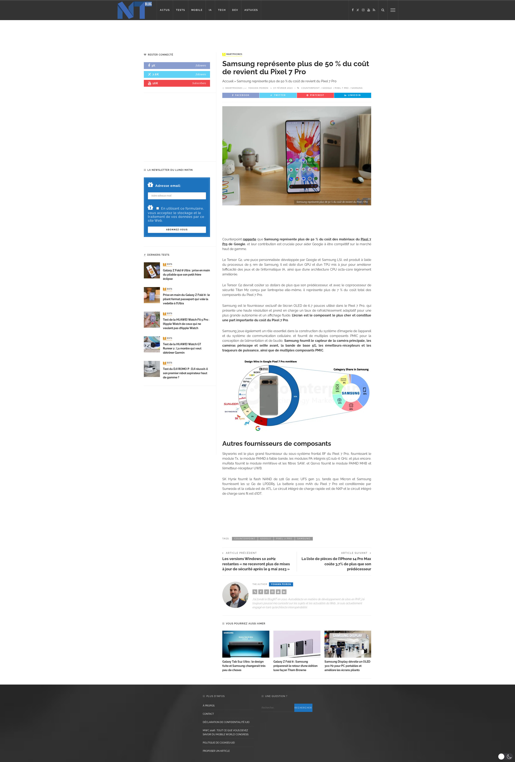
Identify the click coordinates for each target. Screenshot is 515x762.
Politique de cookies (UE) (219, 742)
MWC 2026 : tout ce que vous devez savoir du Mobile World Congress (225, 732)
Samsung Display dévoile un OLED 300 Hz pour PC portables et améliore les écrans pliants (347, 666)
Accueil (227, 81)
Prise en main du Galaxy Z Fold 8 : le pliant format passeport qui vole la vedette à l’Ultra (186, 299)
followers (201, 65)
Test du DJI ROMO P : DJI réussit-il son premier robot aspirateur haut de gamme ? (185, 373)
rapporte (249, 239)
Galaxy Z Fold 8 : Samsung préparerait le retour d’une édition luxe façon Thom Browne (295, 666)
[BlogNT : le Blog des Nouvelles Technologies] (135, 10)
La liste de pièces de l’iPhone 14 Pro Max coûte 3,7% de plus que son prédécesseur (336, 564)
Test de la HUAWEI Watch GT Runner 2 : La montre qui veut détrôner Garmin (182, 348)
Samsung (357, 88)
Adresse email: (168, 186)
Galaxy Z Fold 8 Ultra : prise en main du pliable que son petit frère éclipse (186, 274)
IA (210, 10)
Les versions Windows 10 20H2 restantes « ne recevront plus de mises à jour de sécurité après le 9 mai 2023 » (256, 564)
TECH (222, 10)
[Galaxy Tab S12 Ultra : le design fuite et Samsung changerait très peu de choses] (245, 644)
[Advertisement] (77, 33)
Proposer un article (216, 751)
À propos (208, 705)
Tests (168, 264)
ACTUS (165, 10)
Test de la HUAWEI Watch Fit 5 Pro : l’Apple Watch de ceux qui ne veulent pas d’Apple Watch (186, 324)
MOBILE (197, 10)
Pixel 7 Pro (342, 88)
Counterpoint (310, 88)
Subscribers (199, 83)
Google (327, 88)
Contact (208, 714)
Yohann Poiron (258, 88)
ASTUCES (251, 10)
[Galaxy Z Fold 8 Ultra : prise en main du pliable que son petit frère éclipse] (152, 270)
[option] (245, 651)
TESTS (180, 10)
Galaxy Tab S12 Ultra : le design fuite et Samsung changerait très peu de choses (244, 666)
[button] (505, 756)
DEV (235, 10)
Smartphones (232, 54)
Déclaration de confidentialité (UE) (226, 722)
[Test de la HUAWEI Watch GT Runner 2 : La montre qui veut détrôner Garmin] (152, 344)
